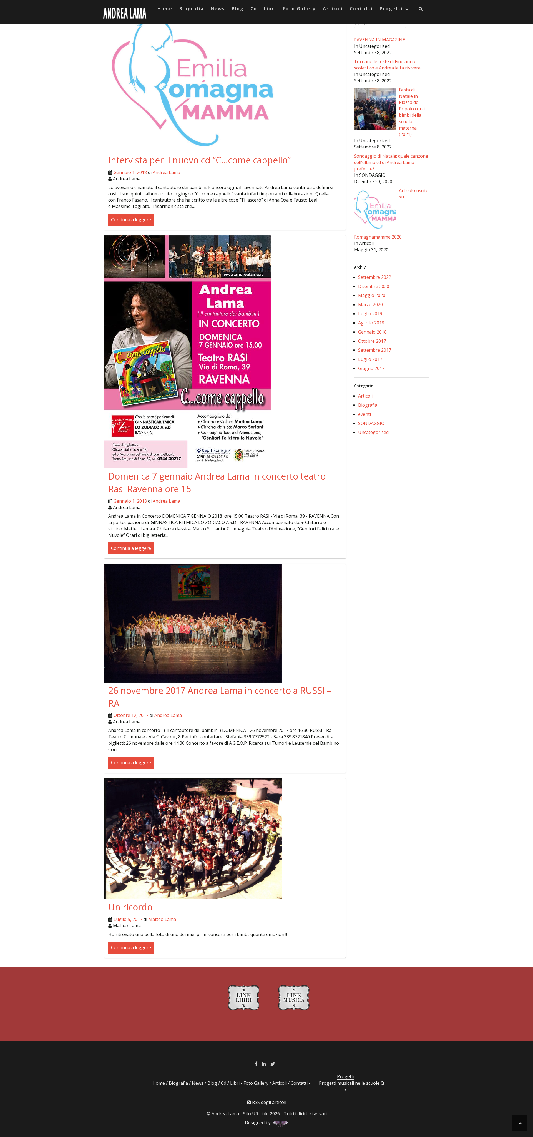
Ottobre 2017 (372, 341)
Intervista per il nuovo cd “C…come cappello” (199, 160)
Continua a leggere (131, 220)
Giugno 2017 (371, 368)
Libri (270, 9)
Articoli (333, 9)
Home (164, 9)
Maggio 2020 (371, 295)
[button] (421, 10)
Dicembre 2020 (373, 286)
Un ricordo (130, 907)
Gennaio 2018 (372, 332)
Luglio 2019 (370, 314)
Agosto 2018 (371, 323)
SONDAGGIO (371, 423)
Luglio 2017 (370, 359)
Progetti (391, 9)
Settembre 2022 (374, 277)
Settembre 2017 (374, 350)
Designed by (259, 1122)
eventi (364, 414)
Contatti (361, 9)
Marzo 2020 (370, 304)
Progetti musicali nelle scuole (349, 1083)
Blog (237, 9)
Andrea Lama (166, 172)
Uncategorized (373, 432)
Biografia (191, 9)
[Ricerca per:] (380, 24)
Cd (253, 9)
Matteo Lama (162, 919)
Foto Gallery (299, 9)
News (218, 9)
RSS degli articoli (268, 1102)
